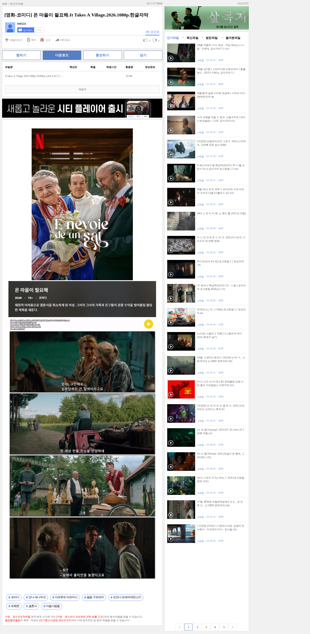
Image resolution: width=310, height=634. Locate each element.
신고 (48, 40)
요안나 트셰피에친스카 (127, 597)
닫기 (143, 55)
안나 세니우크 (37, 597)
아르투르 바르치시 (66, 597)
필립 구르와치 (95, 597)
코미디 (15, 597)
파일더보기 (16, 40)
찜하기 (21, 55)
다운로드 (62, 55)
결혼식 (32, 606)
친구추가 (27, 30)
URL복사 (65, 40)
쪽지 (33, 40)
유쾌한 (15, 606)
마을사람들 (53, 606)
